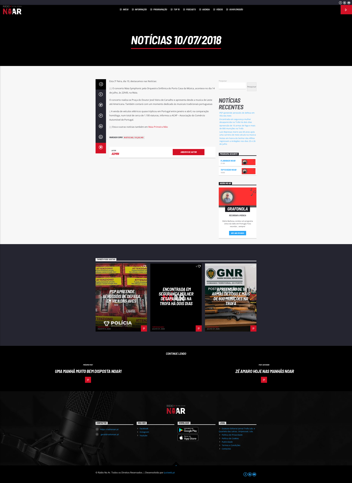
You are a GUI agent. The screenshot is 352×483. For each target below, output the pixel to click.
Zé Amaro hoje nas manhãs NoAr (264, 371)
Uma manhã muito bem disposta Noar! (89, 371)
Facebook (144, 428)
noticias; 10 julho (134, 137)
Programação (160, 9)
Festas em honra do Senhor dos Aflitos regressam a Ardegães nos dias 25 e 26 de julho (237, 141)
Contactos (226, 448)
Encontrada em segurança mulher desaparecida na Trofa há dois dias (176, 296)
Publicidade (227, 442)
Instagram (144, 432)
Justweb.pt (169, 472)
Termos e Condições (231, 445)
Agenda (206, 9)
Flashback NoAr (228, 160)
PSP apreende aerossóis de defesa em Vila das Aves (121, 296)
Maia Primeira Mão (158, 126)
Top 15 (177, 9)
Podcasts (191, 9)
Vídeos (219, 9)
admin (115, 154)
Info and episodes (237, 233)
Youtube (143, 435)
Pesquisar (223, 81)
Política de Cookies (230, 438)
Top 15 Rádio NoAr (229, 169)
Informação (141, 9)
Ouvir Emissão (236, 9)
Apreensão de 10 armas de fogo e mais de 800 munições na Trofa (231, 296)
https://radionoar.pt (109, 429)
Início (125, 9)
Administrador (103, 327)
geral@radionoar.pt (109, 434)
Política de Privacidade (232, 435)
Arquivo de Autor (189, 152)
